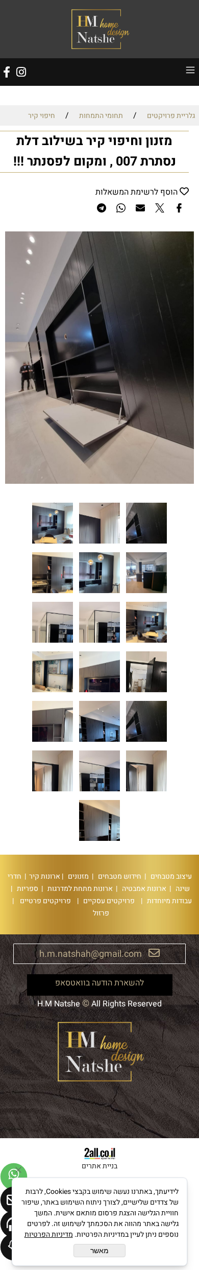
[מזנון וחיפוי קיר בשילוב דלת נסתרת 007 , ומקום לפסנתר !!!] (146, 543)
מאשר (99, 1251)
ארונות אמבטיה (143, 888)
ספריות (26, 888)
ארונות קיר (43, 876)
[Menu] (190, 72)
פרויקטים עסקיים (108, 901)
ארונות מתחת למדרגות (79, 888)
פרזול (99, 913)
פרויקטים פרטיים (44, 901)
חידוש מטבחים (118, 876)
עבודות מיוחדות (168, 901)
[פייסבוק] (6, 72)
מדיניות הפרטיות (48, 1234)
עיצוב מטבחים (170, 876)
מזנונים (77, 876)
